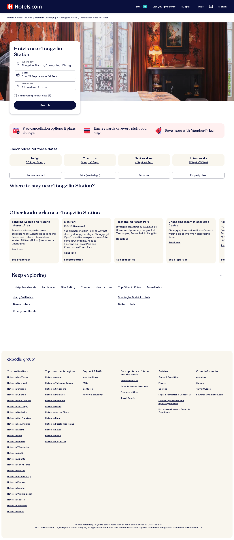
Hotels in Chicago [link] (16, 388)
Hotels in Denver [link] (16, 441)
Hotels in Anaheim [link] (17, 505)
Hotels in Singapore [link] (55, 388)
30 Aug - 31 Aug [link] (35, 162)
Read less (18, 249)
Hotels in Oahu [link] (53, 435)
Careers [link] (200, 383)
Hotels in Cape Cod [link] (55, 441)
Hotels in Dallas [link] (15, 511)
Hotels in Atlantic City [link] (19, 476)
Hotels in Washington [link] (18, 447)
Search (45, 105)
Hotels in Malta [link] (53, 406)
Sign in (222, 6)
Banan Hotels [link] (21, 304)
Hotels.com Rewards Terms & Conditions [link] (174, 410)
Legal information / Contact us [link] (174, 394)
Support (186, 6)
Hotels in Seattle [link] (16, 499)
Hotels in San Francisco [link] (19, 418)
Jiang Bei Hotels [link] (23, 297)
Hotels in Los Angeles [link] (18, 423)
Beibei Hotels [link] (126, 304)
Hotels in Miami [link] (15, 429)
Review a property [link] (93, 394)
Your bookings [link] (90, 377)
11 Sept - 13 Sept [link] (198, 162)
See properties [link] (21, 259)
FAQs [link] (85, 383)
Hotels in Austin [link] (15, 453)
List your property (164, 6)
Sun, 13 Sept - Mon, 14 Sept (40, 76)
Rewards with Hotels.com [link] (209, 394)
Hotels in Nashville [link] (17, 412)
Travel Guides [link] (203, 388)
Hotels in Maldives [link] (55, 394)
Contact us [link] (89, 388)
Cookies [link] (162, 388)
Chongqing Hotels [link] (68, 17)
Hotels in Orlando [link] (16, 394)
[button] (117, 275)
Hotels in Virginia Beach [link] (19, 493)
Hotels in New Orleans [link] (19, 400)
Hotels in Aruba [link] (53, 377)
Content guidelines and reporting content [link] (171, 402)
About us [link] (201, 377)
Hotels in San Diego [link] (17, 406)
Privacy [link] (162, 383)
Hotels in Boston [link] (16, 470)
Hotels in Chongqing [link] (45, 17)
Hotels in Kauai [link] (53, 429)
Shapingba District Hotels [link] (134, 297)
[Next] (224, 241)
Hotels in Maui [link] (52, 418)
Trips (200, 6)
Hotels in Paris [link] (14, 435)
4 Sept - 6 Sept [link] (144, 162)
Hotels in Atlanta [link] (16, 458)
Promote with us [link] (129, 392)
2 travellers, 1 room (34, 87)
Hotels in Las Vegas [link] (17, 377)
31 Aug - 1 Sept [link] (90, 162)
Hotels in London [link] (16, 488)
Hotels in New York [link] (17, 383)
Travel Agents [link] (128, 398)
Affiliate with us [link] (129, 380)
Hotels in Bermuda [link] (55, 400)
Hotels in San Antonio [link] (18, 464)
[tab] (25, 287)
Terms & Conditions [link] (169, 377)
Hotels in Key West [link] (17, 482)
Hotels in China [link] (24, 17)
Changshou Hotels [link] (24, 311)
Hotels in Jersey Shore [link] (57, 412)
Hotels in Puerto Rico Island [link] (59, 423)
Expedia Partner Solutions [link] (134, 386)
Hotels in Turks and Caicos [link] (59, 383)
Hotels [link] (10, 17)
